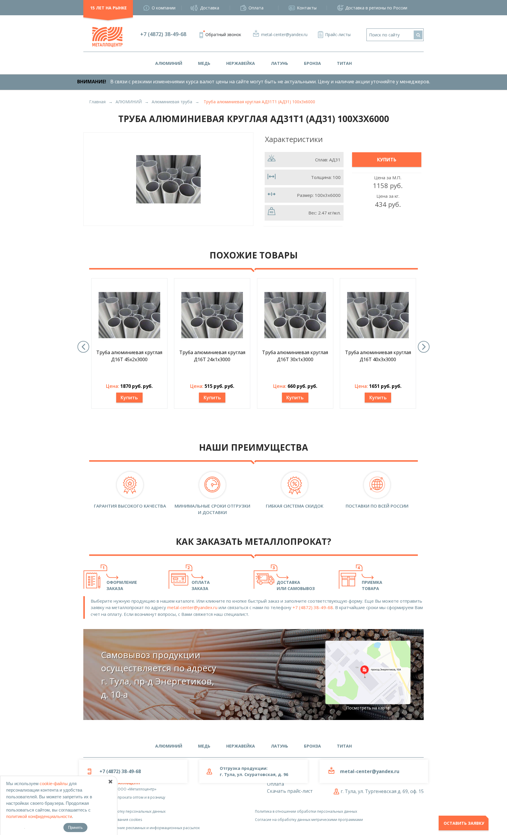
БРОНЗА (312, 63)
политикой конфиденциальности (39, 816)
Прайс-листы (338, 34)
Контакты (307, 8)
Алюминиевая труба (172, 101)
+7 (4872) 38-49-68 (163, 34)
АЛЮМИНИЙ (168, 63)
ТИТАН (344, 63)
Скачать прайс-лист (290, 791)
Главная (97, 101)
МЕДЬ (204, 63)
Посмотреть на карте (368, 708)
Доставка (209, 8)
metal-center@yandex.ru (284, 34)
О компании (163, 8)
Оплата (256, 8)
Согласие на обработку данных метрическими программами (309, 819)
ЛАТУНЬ (279, 63)
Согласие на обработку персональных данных (124, 811)
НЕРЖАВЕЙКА (240, 63)
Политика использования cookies (112, 819)
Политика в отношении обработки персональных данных (306, 811)
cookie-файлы (54, 783)
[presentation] (83, 347)
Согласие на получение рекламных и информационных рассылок (141, 827)
